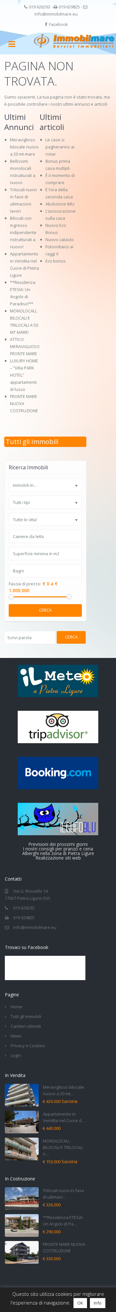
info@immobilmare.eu (56, 14)
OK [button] (80, 1303)
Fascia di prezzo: (25, 584)
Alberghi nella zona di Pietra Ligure (58, 853)
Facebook (58, 24)
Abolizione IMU (59, 204)
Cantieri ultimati (26, 1026)
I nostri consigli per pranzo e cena (58, 849)
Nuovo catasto (59, 239)
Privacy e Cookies (28, 1045)
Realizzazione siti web (58, 858)
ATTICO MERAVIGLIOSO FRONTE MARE (25, 346)
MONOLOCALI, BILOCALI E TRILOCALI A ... (63, 1147)
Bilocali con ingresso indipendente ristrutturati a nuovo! (23, 232)
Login (16, 1055)
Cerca (45, 610)
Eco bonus (55, 261)
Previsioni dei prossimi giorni (58, 844)
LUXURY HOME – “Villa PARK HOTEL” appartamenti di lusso (24, 375)
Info (98, 1303)
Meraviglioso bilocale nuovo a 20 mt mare (24, 147)
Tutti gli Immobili (32, 441)
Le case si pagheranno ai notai (59, 147)
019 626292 (39, 7)
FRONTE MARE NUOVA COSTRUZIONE (24, 403)
